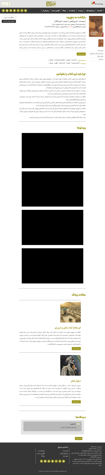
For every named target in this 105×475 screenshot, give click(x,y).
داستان (74, 60)
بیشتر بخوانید (81, 54)
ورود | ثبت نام (99, 4)
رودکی (51, 63)
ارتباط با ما (72, 11)
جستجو (5, 4)
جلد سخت (62, 63)
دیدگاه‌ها (101, 59)
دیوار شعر (76, 381)
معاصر (51, 60)
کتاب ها (65, 451)
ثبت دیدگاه (78, 438)
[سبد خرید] (92, 3)
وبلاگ (64, 11)
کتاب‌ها (99, 11)
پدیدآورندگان (90, 11)
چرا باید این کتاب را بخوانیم (96, 54)
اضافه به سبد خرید (9, 17)
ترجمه (68, 63)
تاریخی (68, 60)
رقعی (56, 63)
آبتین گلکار (58, 21)
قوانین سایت (55, 11)
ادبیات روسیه (75, 63)
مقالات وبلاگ (100, 56)
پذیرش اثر (45, 11)
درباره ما (80, 11)
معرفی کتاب (100, 51)
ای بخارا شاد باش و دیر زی (68, 328)
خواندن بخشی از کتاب (8, 21)
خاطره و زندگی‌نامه (60, 60)
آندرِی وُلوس (73, 21)
